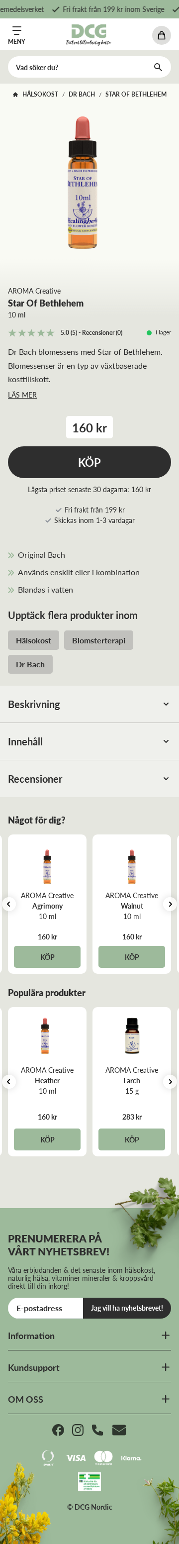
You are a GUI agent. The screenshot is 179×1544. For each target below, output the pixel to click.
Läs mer (22, 395)
